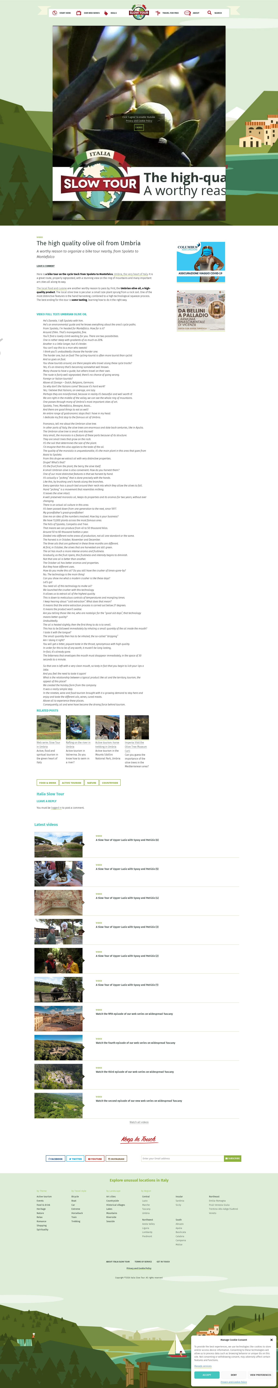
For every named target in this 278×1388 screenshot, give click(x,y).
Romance (41, 1221)
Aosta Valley (148, 1224)
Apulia (179, 1228)
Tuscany (146, 1209)
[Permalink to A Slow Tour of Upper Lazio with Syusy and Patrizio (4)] (60, 914)
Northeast (214, 1196)
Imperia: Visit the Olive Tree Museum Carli (136, 746)
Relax (39, 1217)
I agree (139, 127)
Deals (114, 13)
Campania (181, 1240)
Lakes (109, 1209)
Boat (73, 1200)
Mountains (111, 1213)
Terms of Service (143, 1261)
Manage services (203, 1366)
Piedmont (147, 1236)
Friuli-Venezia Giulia (219, 1205)
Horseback (77, 1213)
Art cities (111, 1196)
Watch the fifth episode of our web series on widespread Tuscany (134, 1013)
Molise (179, 1244)
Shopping (41, 1225)
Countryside (110, 782)
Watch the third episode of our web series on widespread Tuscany (135, 1071)
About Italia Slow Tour (118, 1261)
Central (146, 1196)
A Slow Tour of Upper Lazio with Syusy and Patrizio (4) (127, 897)
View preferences (260, 1375)
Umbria (146, 1213)
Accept (207, 1375)
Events (40, 1200)
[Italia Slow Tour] (139, 13)
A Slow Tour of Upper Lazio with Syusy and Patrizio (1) (127, 984)
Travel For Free (170, 13)
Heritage (41, 1209)
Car (73, 1205)
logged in (56, 807)
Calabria (180, 1236)
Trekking (75, 1221)
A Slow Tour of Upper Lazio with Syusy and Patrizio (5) (127, 868)
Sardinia (180, 1200)
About (196, 13)
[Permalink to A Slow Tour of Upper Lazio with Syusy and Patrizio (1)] (60, 1001)
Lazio (145, 1200)
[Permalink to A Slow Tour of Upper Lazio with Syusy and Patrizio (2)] (60, 972)
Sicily (178, 1205)
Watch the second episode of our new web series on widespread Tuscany (139, 1100)
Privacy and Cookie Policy (234, 1382)
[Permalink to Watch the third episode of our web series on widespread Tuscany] (60, 1088)
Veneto (212, 1213)
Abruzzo (180, 1224)
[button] (271, 1339)
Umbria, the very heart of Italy (131, 274)
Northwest (147, 1219)
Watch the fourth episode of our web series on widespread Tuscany (135, 1042)
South (179, 1219)
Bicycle (75, 1196)
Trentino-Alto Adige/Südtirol (223, 1209)
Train (74, 1217)
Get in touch (163, 1261)
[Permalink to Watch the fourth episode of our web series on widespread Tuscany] (60, 1059)
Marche (146, 1205)
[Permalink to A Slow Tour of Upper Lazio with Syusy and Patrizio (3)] (60, 943)
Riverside (111, 1217)
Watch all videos (139, 1122)
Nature (91, 782)
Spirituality (42, 1229)
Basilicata (181, 1232)
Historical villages (115, 1205)
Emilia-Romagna (217, 1200)
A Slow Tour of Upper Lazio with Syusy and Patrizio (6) (127, 839)
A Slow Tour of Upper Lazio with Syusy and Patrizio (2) (127, 955)
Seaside (110, 1221)
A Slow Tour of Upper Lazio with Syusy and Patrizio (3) (127, 926)
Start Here (65, 13)
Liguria (145, 1228)
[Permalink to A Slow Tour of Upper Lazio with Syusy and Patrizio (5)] (60, 885)
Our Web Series (92, 13)
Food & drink (47, 782)
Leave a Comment (46, 266)
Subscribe (234, 1158)
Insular (179, 1196)
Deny (234, 1375)
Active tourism (71, 782)
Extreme (75, 1209)
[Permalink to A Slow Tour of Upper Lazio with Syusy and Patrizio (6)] (60, 856)
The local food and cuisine (52, 288)
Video (40, 237)
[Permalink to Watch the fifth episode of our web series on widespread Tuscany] (60, 1030)
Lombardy (147, 1232)
